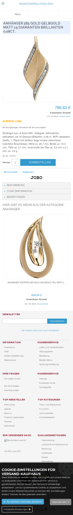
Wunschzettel (10, 171)
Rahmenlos (9, 426)
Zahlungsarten (46, 351)
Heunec (8, 421)
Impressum (9, 347)
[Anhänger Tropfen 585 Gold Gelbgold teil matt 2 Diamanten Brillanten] (36, 247)
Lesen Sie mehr (59, 501)
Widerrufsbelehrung (13, 356)
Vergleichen (28, 171)
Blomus (7, 413)
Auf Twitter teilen (54, 172)
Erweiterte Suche (47, 383)
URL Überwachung (13, 457)
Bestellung (44, 356)
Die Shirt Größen (11, 386)
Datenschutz (10, 360)
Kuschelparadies (47, 417)
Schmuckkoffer (46, 413)
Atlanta (7, 409)
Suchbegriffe (45, 387)
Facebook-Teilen (47, 172)
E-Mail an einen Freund (41, 172)
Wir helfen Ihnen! (12, 379)
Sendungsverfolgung (49, 364)
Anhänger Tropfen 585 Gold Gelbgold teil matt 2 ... (36, 282)
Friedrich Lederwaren (14, 417)
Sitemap (43, 379)
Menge (6, 162)
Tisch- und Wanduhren (50, 405)
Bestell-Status (45, 360)
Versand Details (64, 116)
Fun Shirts (44, 409)
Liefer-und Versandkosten (51, 347)
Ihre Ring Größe (11, 390)
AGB (6, 351)
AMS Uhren (9, 405)
